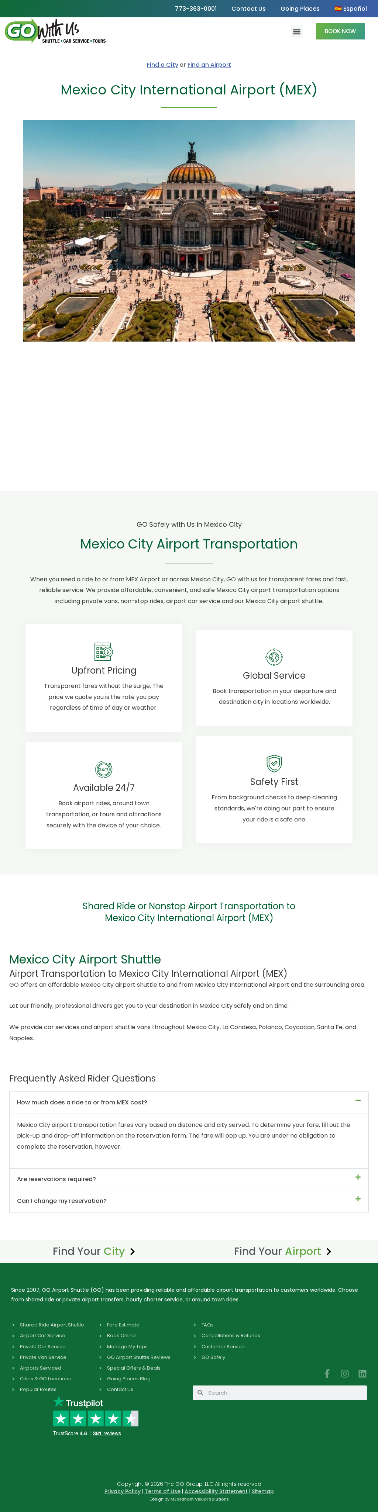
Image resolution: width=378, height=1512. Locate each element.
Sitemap (263, 1491)
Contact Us (248, 8)
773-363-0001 (196, 8)
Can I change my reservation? (62, 1201)
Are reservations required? (56, 1179)
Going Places (300, 8)
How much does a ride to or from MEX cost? (82, 1102)
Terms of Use (163, 1491)
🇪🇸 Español (350, 8)
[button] (297, 31)
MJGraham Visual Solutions (200, 1499)
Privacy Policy (122, 1491)
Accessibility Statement (216, 1491)
